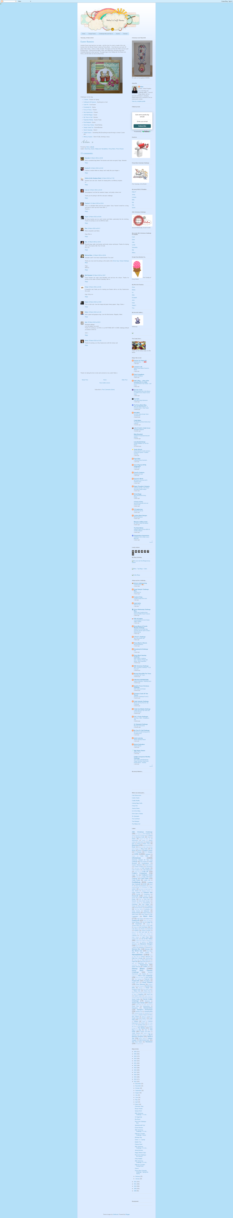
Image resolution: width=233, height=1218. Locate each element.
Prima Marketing (140, 984)
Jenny (133, 194)
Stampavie (135, 1008)
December (138, 1083)
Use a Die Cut (137, 592)
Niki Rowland (88, 275)
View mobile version (104, 383)
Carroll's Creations (139, 472)
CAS (136, 854)
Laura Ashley (143, 935)
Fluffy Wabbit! (138, 1158)
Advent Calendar (135, 835)
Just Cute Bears (143, 927)
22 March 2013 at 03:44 (95, 216)
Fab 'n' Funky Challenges (141, 716)
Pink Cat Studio (139, 977)
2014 (135, 1079)
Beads (133, 847)
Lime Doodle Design (139, 442)
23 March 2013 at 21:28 (95, 312)
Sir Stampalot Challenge (141, 724)
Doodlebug (147, 894)
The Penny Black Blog (140, 405)
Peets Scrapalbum (139, 374)
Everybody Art (87, 107)
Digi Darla (141, 889)
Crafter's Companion (139, 873)
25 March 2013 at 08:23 (94, 322)
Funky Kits (135, 805)
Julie (133, 242)
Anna (133, 287)
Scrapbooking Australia (146, 997)
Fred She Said (138, 909)
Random (141, 987)
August (137, 1092)
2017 (135, 1072)
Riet (86, 228)
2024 (135, 1056)
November (138, 1086)
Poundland (147, 981)
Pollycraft (146, 979)
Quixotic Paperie (139, 986)
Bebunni (140, 847)
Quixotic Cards (138, 389)
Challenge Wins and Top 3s (106, 33)
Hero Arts (147, 916)
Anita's (134, 838)
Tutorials (125, 33)
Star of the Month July (139, 638)
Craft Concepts (146, 868)
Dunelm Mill (147, 896)
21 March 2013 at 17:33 (108, 178)
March (137, 1104)
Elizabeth (134, 297)
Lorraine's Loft (138, 366)
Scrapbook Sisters (136, 997)
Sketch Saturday (88, 130)
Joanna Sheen (136, 808)
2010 (135, 1186)
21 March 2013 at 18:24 (95, 190)
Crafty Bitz (138, 876)
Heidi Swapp (144, 914)
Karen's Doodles (146, 930)
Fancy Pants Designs (144, 901)
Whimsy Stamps (142, 1038)
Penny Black (112, 149)
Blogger (128, 1214)
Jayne (86, 216)
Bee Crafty (146, 847)
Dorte (133, 239)
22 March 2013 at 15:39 (94, 242)
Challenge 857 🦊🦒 (139, 584)
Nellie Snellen (144, 952)
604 (135, 650)
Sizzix (150, 1003)
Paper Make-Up (146, 959)
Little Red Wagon (88, 115)
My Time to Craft (88, 117)
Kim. (86, 242)
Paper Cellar (137, 959)
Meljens (142, 947)
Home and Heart (147, 920)
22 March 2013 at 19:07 (99, 275)
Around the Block (144, 838)
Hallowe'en (146, 911)
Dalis (133, 295)
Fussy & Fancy (88, 109)
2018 (135, 1070)
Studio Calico (135, 1018)
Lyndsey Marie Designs (140, 515)
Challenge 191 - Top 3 (139, 675)
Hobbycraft (98, 149)
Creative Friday (138, 597)
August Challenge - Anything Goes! (142, 681)
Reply (86, 163)
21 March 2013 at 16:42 (97, 168)
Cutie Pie (86, 104)
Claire (86, 302)
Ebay (140, 899)
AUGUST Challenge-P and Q (141, 696)
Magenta (149, 940)
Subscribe (142, 126)
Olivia (86, 340)
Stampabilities (146, 1006)
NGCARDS (137, 412)
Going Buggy (137, 494)
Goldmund (115, 1214)
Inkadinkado (138, 924)
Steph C (134, 305)
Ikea (144, 922)
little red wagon (138, 618)
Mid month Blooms (138, 644)
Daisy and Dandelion (141, 885)
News (151, 954)
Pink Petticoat (138, 979)
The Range (141, 1026)
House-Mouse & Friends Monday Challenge (140, 627)
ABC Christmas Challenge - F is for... (141, 1114)
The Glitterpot (135, 821)
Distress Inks (148, 892)
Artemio (143, 840)
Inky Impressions (88, 112)
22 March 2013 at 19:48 (95, 287)
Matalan (150, 945)
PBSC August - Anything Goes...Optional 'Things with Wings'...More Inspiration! (141, 660)
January (137, 1178)
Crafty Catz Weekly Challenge (142, 709)
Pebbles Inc (146, 966)
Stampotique (134, 1014)
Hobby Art (148, 918)
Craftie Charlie (135, 798)
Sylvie (133, 207)
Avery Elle (140, 842)
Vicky (86, 287)
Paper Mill (134, 961)
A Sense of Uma (138, 501)
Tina (133, 308)
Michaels (147, 949)
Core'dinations (145, 863)
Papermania (144, 965)
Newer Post (85, 380)
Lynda (133, 244)
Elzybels (134, 901)
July (136, 1095)
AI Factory (138, 833)
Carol (133, 237)
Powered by (137, 131)
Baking (139, 843)
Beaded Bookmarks (147, 845)
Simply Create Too (88, 127)
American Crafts (140, 837)
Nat (133, 202)
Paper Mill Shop (144, 961)
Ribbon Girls (137, 991)
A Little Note (137, 467)
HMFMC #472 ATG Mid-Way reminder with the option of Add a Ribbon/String (142, 631)
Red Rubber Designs (147, 989)
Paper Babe (137, 458)
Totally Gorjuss (87, 132)
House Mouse (135, 922)
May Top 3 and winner (139, 725)
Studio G (144, 1018)
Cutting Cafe (147, 880)
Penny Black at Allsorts (140, 643)
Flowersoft (149, 906)
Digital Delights (136, 892)
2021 (135, 1063)
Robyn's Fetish (135, 992)
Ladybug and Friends (144, 933)
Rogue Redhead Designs (145, 992)
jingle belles (137, 603)
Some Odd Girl (147, 1004)
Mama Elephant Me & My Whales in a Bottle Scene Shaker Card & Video (142, 393)
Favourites (135, 904)
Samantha (134, 247)
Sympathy (150, 1019)
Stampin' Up (139, 1011)
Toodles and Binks (145, 1031)
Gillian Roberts (136, 911)
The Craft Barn (136, 818)
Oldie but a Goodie (137, 958)
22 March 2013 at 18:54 (99, 255)
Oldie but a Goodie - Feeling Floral (140, 1165)
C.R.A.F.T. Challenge (139, 636)
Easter (92, 149)
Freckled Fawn (148, 907)
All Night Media (144, 835)
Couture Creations (139, 866)
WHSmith (134, 1035)
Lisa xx (87, 190)
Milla (133, 199)
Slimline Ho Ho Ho (138, 511)
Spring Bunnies (139, 1150)
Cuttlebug (136, 882)
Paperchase (141, 963)
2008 (135, 1191)
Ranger (147, 987)
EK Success (144, 897)
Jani (86, 322)
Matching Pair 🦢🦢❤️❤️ (140, 362)
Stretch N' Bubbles (146, 1016)
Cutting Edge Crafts (137, 803)
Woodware (148, 1042)
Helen (86, 312)
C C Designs (138, 852)
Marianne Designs (146, 944)
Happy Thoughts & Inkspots (142, 486)
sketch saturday (138, 738)
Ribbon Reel (147, 991)
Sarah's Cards (138, 996)
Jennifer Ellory (135, 925)
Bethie (133, 289)
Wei (133, 250)
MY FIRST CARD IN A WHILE (141, 523)
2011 (135, 1184)
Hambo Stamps (136, 912)
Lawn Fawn (145, 937)
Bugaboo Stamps (147, 850)
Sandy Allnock (138, 449)
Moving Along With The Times (142, 673)
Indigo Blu (149, 922)
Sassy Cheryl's (148, 996)
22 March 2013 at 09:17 (94, 228)
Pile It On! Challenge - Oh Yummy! (141, 1155)
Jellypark (148, 923)
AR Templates (146, 833)
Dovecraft (135, 896)
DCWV (145, 884)
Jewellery (143, 925)
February (137, 1176)
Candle (133, 856)
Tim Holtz (136, 399)
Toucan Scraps (147, 1033)
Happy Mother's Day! (140, 1152)
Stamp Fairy (135, 1006)
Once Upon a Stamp (137, 813)
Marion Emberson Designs (141, 945)
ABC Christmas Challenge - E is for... (141, 1147)
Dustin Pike (135, 897)
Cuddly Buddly (136, 800)
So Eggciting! (138, 1117)
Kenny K (134, 932)
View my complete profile (138, 101)
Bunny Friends (139, 1108)
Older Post (124, 380)
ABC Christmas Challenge (141, 666)
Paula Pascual (136, 966)
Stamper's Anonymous (145, 1009)
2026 (135, 1051)
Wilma (133, 252)
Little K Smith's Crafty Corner (142, 428)
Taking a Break (137, 746)
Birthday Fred (137, 752)
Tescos (143, 1023)
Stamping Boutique (139, 1013)
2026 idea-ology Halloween (141, 400)
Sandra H (87, 168)
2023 (135, 1058)
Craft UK (145, 871)
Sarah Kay (149, 994)
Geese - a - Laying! (140, 1139)
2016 (135, 1074)
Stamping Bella (148, 1011)
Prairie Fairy (135, 982)
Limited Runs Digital (140, 940)
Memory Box (136, 949)
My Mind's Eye (137, 951)
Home (83, 33)
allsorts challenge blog (140, 583)
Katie (133, 302)
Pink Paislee (149, 977)
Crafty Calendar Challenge (141, 701)
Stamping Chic (148, 1013)
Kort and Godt (143, 932)
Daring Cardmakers (139, 744)
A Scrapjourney (138, 509)
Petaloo (144, 974)
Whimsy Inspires (88, 136)
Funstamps (147, 909)
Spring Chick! (138, 1111)
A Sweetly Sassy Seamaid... (141, 460)
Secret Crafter (136, 999)
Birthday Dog (138, 1137)
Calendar (147, 854)
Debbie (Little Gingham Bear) (93, 178)
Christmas (136, 858)
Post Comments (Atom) (108, 389)
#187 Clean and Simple (140, 689)
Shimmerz (147, 1001)
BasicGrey (87, 149)
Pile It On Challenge (145, 975)
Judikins (135, 927)
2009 (135, 1188)
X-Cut (137, 1043)
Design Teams (92, 33)
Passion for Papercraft (140, 360)
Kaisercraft (149, 928)
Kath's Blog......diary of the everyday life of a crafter (141, 381)
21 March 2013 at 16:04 (96, 158)
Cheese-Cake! (138, 1144)
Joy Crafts (149, 925)
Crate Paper (144, 878)
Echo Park (147, 899)
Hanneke (87, 158)
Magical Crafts (135, 942)
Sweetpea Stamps (142, 1019)
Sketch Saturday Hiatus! (140, 739)
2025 (135, 1054)
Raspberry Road (136, 989)
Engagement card (138, 474)
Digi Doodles (148, 889)
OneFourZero (149, 958)
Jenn (133, 300)
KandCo (137, 930)
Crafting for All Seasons (90, 102)
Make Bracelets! (138, 434)
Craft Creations (136, 869)
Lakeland (134, 935)
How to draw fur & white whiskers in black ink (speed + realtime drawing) (142, 452)
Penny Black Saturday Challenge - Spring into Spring (141, 1172)
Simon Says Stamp (89, 125)
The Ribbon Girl (136, 824)
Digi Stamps (135, 890)
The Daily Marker (138, 528)
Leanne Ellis (135, 938)
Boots (139, 850)
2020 (135, 1065)
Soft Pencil (138, 1004)
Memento (148, 947)
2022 (135, 1060)
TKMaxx (136, 1021)
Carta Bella (144, 856)
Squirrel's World (138, 478)
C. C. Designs (148, 852)
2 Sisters (86, 99)
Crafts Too (135, 875)
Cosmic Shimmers (137, 865)
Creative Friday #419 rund (140, 598)
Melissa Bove (89, 255)
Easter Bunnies (139, 1127)
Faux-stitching (146, 902)
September (138, 1090)
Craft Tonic (137, 871)
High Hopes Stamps (139, 750)
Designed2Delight (135, 887)
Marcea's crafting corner (140, 521)
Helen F (134, 192)
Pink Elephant (87, 122)
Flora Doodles (141, 906)
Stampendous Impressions (141, 535)
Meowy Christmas (138, 376)
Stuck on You (137, 604)
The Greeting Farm (140, 1024)
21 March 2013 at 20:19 (97, 203)
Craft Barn (137, 868)
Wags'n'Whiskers (143, 1035)
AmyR (149, 837)
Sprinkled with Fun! (140, 1125)
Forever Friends (138, 907)
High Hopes (140, 918)
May (136, 1099)
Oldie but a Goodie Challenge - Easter (140, 1134)
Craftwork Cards (147, 875)
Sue (133, 205)
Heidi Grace (135, 914)
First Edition (145, 904)
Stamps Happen (143, 1014)
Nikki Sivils (136, 956)
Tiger (146, 1029)
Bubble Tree (138, 1142)
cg (132, 292)
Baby (133, 843)
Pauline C (87, 203)
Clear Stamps (143, 861)
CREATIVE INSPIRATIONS (141, 679)
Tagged (143, 1021)
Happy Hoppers (147, 912)
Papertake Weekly (88, 120)
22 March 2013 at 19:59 (95, 302)
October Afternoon (145, 956)
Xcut (141, 1043)
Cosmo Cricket (148, 864)
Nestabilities (104, 149)
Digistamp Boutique (146, 890)
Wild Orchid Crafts (144, 1040)
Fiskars (134, 906)
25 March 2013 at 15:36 (95, 340)
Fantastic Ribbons (136, 902)
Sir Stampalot (135, 816)
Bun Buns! (137, 1119)
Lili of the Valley (136, 811)
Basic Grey (146, 843)
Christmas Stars (139, 1106)
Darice (149, 885)
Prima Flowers (120, 149)
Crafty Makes (137, 420)
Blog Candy (144, 848)
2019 (135, 1067)
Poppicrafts (135, 981)
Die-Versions (145, 887)
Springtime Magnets (139, 429)
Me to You (135, 947)
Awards (118, 33)
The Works (141, 1028)
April (136, 1102)
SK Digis (134, 994)
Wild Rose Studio (137, 1042)
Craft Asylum (149, 866)
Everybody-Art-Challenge (141, 649)
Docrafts (138, 894)
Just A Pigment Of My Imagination (140, 465)
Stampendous (147, 1008)
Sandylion (140, 994)
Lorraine (134, 197)
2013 (135, 1081)
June (136, 1097)
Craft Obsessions (136, 795)
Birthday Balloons (138, 517)
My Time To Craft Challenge (141, 730)
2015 (135, 1077)
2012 (135, 1181)
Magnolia (144, 942)
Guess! (137, 1168)
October (137, 1088)
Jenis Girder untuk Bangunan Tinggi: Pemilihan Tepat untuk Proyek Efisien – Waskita (141, 761)
